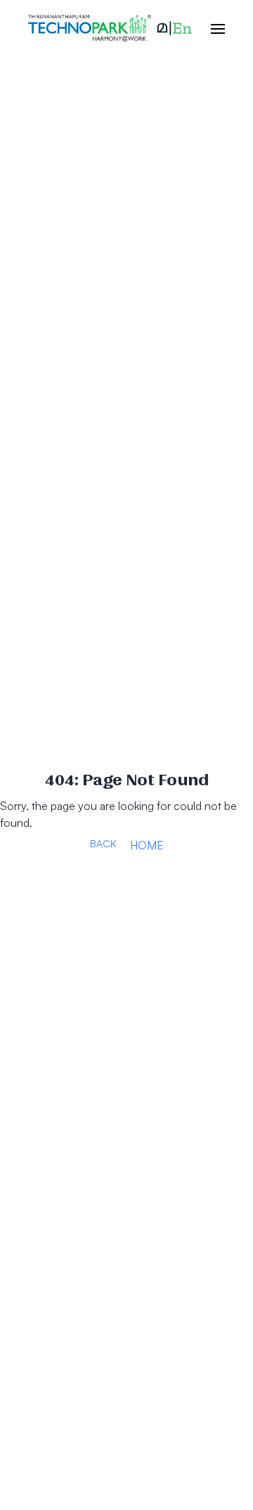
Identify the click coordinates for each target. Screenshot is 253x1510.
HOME (147, 845)
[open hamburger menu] (211, 28)
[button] (174, 28)
